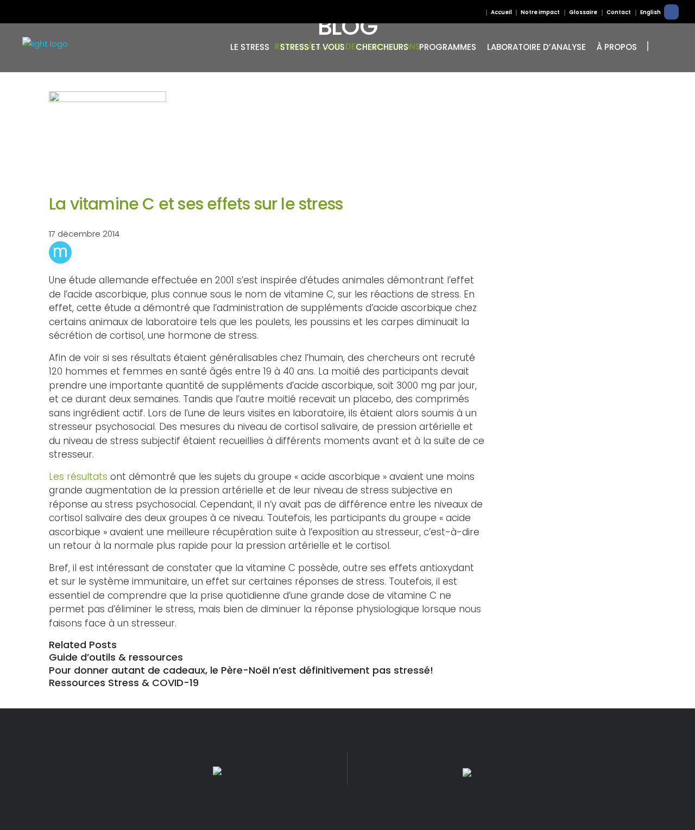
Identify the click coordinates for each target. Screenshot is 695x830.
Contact (618, 12)
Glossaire (583, 12)
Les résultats (78, 476)
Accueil (501, 12)
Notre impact (540, 12)
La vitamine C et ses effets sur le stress (196, 204)
